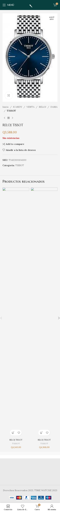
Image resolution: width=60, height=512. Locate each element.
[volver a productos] (8, 118)
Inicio (5, 106)
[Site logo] (30, 4)
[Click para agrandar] (8, 95)
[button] (13, 433)
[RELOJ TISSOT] (15, 312)
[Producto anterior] (4, 118)
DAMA (54, 106)
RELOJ (42, 106)
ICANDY (17, 106)
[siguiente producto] (12, 118)
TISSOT (11, 110)
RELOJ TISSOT (16, 440)
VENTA (30, 106)
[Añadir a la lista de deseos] (19, 433)
